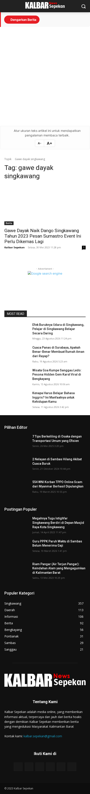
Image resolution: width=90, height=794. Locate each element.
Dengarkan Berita (23, 19)
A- (39, 143)
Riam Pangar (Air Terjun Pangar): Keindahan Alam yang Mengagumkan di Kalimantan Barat (58, 568)
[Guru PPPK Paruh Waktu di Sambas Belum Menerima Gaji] (16, 547)
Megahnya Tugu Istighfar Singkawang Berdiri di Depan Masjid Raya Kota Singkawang (58, 523)
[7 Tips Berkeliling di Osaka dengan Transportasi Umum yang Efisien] (16, 443)
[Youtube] (39, 766)
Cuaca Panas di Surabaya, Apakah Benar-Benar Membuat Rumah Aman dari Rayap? (58, 352)
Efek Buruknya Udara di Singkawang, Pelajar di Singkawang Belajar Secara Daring (58, 329)
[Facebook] (18, 766)
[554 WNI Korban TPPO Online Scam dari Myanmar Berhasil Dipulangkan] (16, 488)
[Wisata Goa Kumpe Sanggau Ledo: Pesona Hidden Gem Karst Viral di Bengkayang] (16, 376)
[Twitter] (61, 766)
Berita (9, 223)
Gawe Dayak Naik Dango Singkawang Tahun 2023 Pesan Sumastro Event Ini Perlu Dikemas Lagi (42, 236)
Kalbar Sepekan (14, 247)
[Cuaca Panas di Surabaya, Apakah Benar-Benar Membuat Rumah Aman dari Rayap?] (16, 354)
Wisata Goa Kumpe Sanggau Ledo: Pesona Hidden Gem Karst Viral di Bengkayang (56, 375)
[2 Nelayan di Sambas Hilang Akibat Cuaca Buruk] (16, 465)
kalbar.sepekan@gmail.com (43, 736)
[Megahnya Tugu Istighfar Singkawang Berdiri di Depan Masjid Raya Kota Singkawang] (16, 524)
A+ (49, 143)
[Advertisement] (45, 76)
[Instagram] (29, 766)
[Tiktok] (50, 766)
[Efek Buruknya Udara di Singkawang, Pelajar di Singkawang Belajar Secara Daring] (16, 331)
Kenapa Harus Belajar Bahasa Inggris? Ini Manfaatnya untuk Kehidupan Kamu (53, 397)
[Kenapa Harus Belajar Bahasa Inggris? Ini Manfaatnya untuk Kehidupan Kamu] (16, 399)
